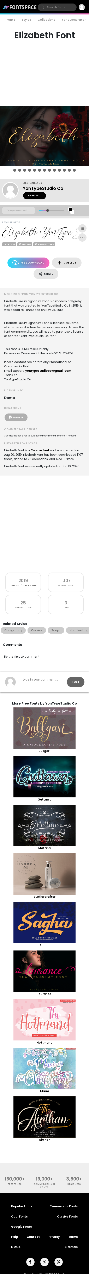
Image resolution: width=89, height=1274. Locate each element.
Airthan (44, 1140)
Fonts (10, 20)
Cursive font (40, 450)
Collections (46, 20)
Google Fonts (21, 1227)
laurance (44, 994)
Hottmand (45, 1042)
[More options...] (82, 237)
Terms (73, 1237)
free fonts (15, 1184)
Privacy (54, 1237)
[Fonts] (20, 7)
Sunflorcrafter (44, 897)
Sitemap (71, 1247)
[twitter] (44, 1262)
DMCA (15, 1247)
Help (14, 1237)
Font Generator (74, 20)
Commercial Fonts (64, 1206)
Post (75, 682)
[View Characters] (82, 228)
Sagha (44, 945)
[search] (57, 7)
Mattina (44, 848)
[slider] (47, 210)
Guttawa (45, 799)
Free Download (32, 262)
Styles (26, 20)
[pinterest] (58, 1262)
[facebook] (30, 1262)
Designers (74, 1184)
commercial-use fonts (44, 1186)
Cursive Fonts (67, 1216)
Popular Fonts (21, 1206)
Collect (70, 262)
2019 (23, 581)
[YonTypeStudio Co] (12, 190)
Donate (18, 417)
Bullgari (44, 751)
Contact (34, 195)
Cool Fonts (19, 1216)
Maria (44, 1091)
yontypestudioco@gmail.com (48, 371)
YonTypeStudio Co (43, 188)
